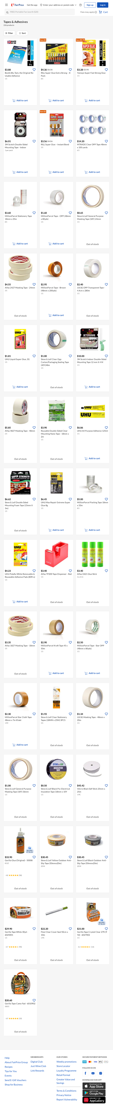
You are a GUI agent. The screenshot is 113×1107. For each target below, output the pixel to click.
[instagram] (101, 1075)
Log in (102, 5)
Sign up (90, 5)
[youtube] (93, 1075)
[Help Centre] (80, 5)
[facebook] (85, 1075)
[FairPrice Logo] (17, 5)
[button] (96, 12)
